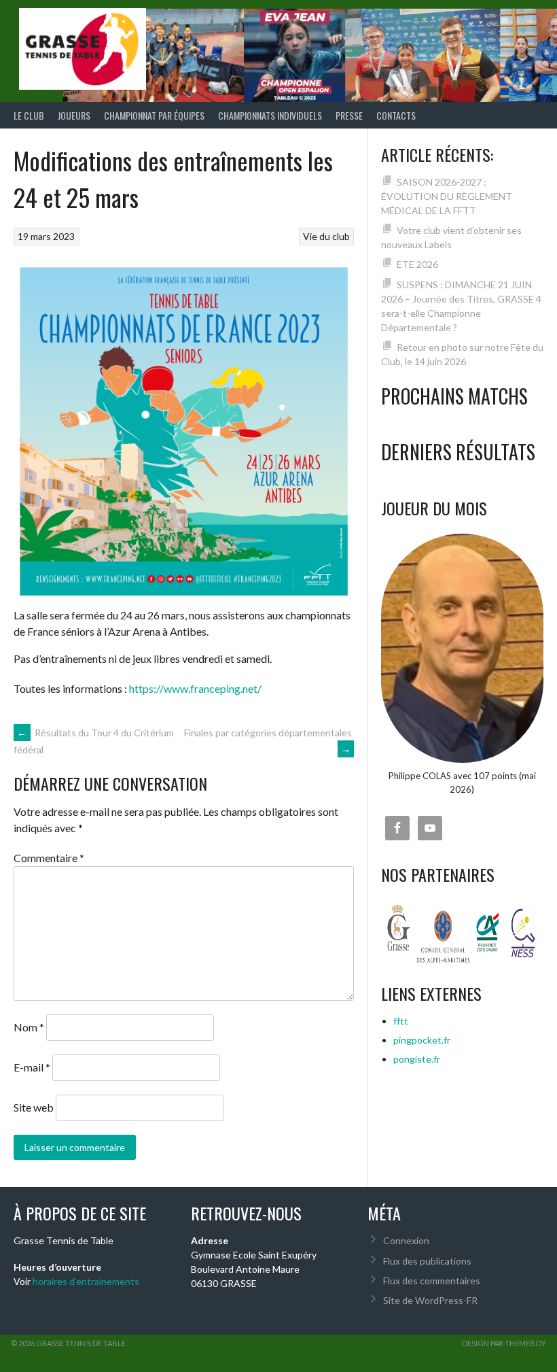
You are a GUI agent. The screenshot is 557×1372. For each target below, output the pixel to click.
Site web (34, 1107)
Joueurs (74, 115)
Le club (29, 115)
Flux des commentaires (431, 1280)
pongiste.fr (416, 1059)
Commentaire (49, 857)
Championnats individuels (270, 115)
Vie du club (326, 236)
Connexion (406, 1240)
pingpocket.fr (421, 1040)
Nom (29, 1027)
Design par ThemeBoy (504, 1343)
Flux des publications (427, 1261)
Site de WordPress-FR (430, 1300)
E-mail (32, 1067)
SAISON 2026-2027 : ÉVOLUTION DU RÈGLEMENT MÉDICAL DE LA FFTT (446, 196)
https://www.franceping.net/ (195, 688)
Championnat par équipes (154, 115)
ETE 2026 (417, 264)
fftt (400, 1021)
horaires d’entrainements (86, 1281)
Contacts (396, 115)
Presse (349, 115)
